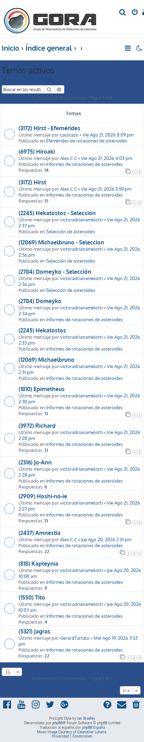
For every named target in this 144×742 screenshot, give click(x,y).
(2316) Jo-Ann (35, 462)
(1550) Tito (32, 597)
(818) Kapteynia (38, 563)
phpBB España (93, 727)
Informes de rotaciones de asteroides (84, 164)
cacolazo (69, 135)
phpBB (57, 723)
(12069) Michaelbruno (46, 359)
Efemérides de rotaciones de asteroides (86, 141)
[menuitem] (122, 13)
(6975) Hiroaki (37, 151)
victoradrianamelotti (81, 219)
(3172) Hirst (32, 182)
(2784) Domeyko (40, 300)
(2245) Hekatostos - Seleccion (57, 213)
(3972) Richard (37, 425)
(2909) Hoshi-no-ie (43, 496)
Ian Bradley (86, 718)
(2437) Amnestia (39, 532)
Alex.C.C (68, 158)
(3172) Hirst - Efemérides (49, 128)
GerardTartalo (74, 638)
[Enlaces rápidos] (128, 48)
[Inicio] (50, 19)
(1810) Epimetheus (42, 388)
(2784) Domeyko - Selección (55, 271)
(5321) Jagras (34, 631)
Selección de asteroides (70, 231)
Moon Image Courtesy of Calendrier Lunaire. (72, 732)
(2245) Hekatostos (42, 330)
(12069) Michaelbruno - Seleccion (61, 242)
